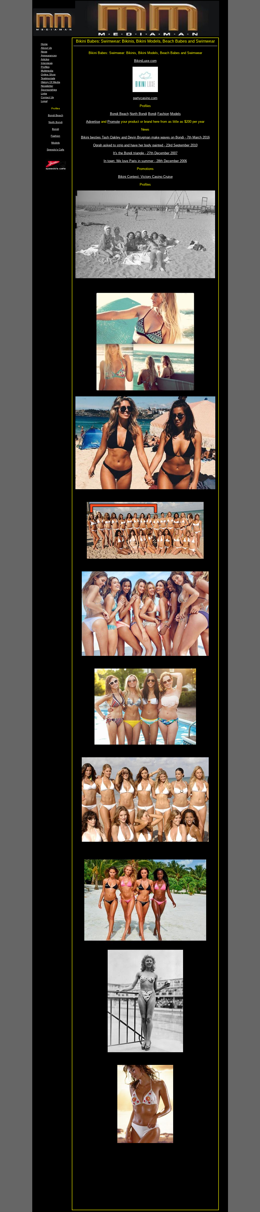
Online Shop (48, 74)
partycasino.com (145, 98)
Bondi (55, 129)
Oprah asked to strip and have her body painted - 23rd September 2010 (145, 145)
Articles (45, 59)
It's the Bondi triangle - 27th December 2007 (145, 153)
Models (55, 142)
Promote (113, 122)
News (44, 51)
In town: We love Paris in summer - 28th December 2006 (145, 161)
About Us (46, 47)
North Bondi (55, 122)
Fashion (55, 135)
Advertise (93, 122)
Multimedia (47, 70)
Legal (44, 101)
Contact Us (47, 97)
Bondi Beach (55, 115)
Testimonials (48, 78)
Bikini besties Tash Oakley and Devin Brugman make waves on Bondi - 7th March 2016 (145, 137)
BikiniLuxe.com (145, 61)
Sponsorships (49, 89)
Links (44, 93)
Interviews (47, 63)
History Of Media (50, 82)
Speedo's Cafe (55, 149)
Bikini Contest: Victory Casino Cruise (145, 177)
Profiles (45, 66)
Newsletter (47, 85)
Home (44, 44)
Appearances (49, 55)
